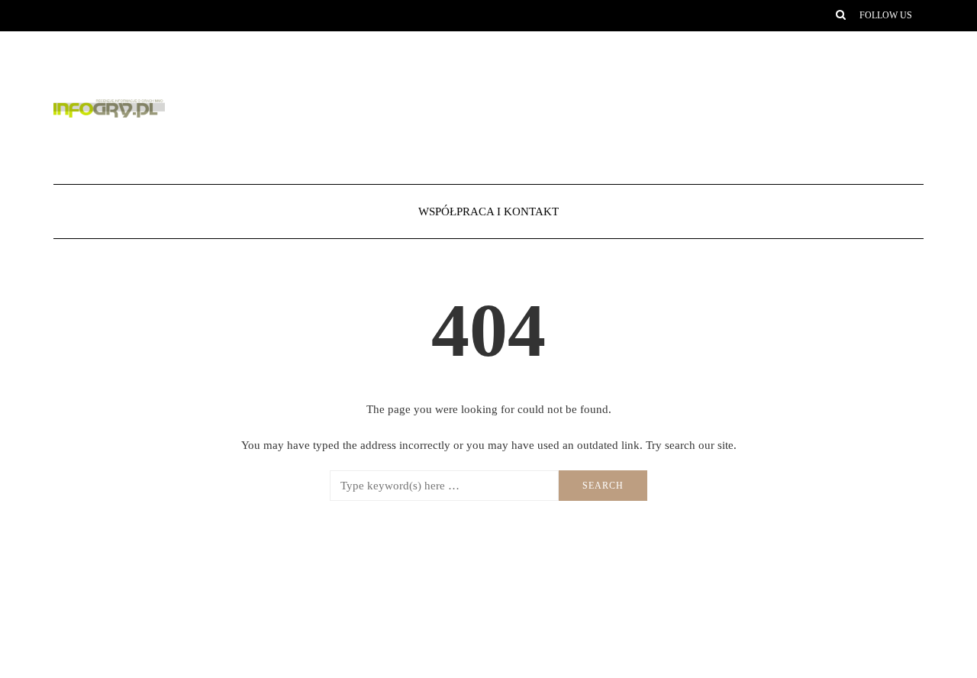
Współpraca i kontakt (488, 211)
